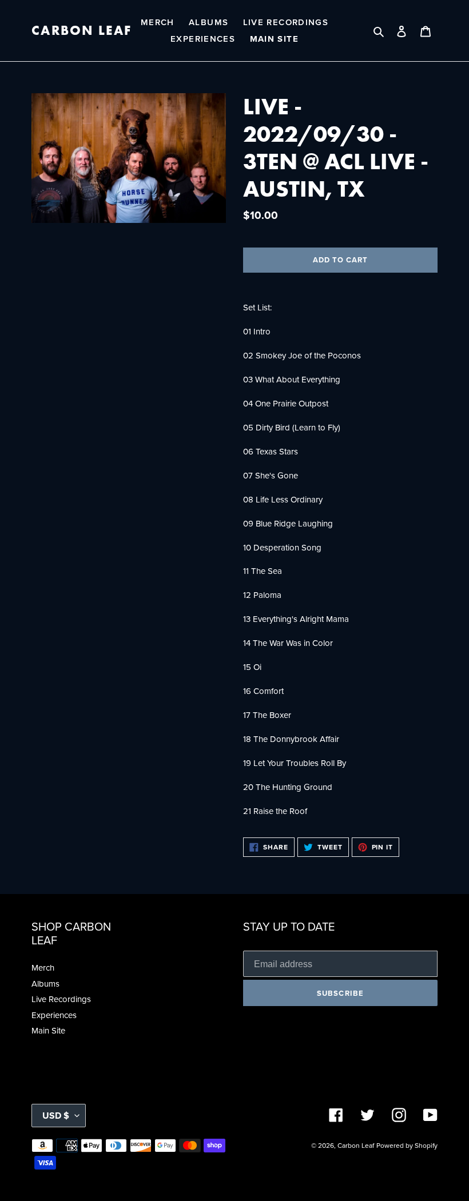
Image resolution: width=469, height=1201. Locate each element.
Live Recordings (61, 999)
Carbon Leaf (81, 31)
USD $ (55, 1115)
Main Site (48, 1030)
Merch (42, 967)
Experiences (54, 1015)
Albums (45, 983)
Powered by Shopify (407, 1145)
